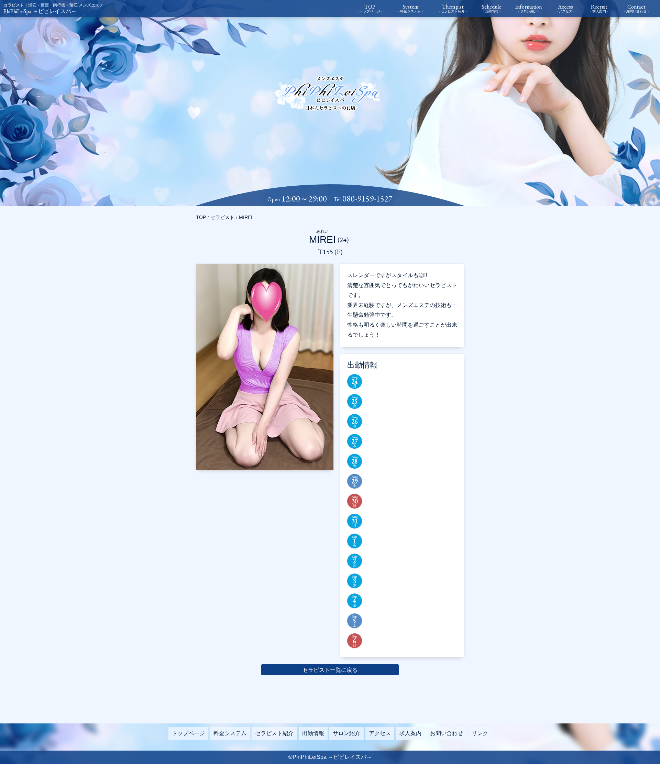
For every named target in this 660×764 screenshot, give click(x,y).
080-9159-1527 (367, 199)
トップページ (188, 733)
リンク (480, 733)
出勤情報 (313, 733)
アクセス (380, 733)
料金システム (229, 733)
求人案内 (410, 733)
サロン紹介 (346, 733)
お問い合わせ (446, 733)
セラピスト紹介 (274, 733)
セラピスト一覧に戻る (330, 670)
